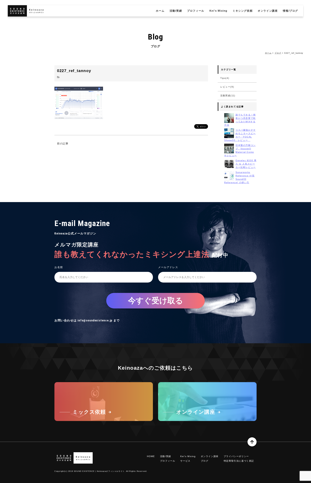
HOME (151, 456)
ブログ (278, 53)
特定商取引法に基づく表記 (239, 461)
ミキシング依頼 (243, 10)
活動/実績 (176, 10)
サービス (185, 461)
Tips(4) (224, 78)
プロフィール (195, 10)
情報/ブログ (290, 10)
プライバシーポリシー (236, 456)
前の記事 (62, 143)
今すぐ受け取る (155, 300)
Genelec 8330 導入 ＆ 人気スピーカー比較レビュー (246, 164)
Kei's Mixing (218, 10)
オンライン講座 (268, 10)
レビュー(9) (227, 86)
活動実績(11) (227, 95)
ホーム (160, 10)
